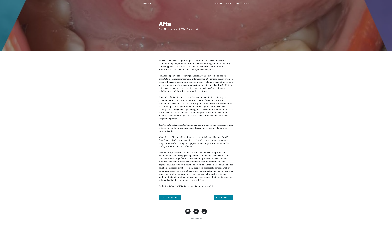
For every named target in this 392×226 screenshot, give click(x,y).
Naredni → (223, 197)
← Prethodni (169, 197)
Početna (218, 3)
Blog (237, 3)
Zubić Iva (146, 3)
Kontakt (247, 3)
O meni (228, 3)
